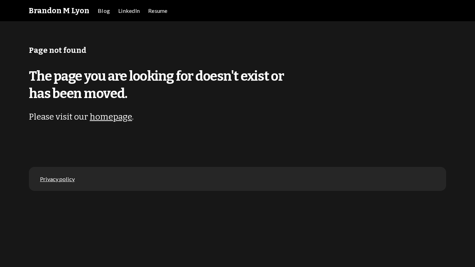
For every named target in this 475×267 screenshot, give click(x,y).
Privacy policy (57, 179)
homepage (111, 117)
